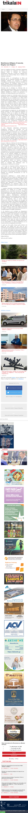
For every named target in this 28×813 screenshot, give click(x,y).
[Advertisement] (14, 47)
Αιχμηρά (5, 454)
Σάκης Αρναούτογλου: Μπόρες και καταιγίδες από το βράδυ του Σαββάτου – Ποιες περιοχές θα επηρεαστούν (7, 429)
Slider (11, 779)
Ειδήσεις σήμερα (5, 310)
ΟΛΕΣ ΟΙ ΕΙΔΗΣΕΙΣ (14, 802)
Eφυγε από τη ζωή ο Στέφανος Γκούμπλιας (14, 415)
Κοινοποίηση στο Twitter (15, 392)
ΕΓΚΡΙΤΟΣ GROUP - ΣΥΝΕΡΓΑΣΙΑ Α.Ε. (20, 811)
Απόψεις (13, 67)
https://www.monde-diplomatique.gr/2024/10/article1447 (14, 125)
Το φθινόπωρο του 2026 (16, 752)
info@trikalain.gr (10, 812)
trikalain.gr (21, 378)
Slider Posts (4, 242)
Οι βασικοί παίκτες (11, 457)
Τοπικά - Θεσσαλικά (14, 774)
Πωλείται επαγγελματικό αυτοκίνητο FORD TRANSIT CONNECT (12, 772)
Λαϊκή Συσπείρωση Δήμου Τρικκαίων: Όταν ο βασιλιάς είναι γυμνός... (13, 783)
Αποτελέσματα (14, 761)
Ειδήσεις (14, 377)
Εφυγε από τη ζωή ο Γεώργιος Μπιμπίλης (14, 408)
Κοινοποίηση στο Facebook (15, 388)
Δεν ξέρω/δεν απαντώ (15, 755)
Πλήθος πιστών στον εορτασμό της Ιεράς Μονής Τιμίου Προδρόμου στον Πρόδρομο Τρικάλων (13, 796)
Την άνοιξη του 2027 (16, 754)
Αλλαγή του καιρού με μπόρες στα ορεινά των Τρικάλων (13, 777)
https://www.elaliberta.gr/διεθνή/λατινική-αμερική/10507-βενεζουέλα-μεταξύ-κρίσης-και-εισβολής (14, 123)
